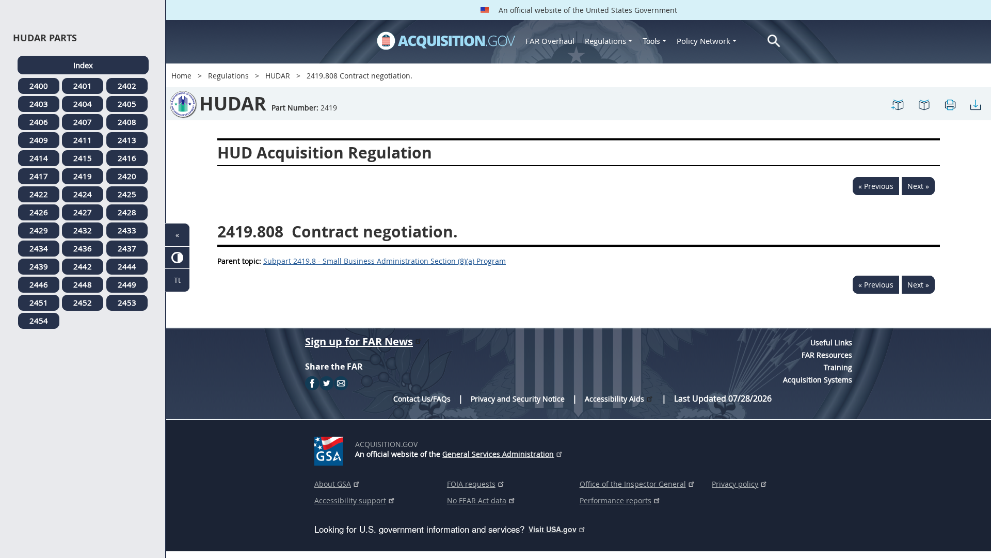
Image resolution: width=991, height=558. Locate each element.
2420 (127, 176)
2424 (82, 194)
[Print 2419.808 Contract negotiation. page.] (949, 104)
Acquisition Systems (817, 380)
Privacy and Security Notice (518, 399)
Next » (918, 186)
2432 (82, 230)
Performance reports (615, 500)
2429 (38, 230)
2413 (127, 140)
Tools (652, 41)
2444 (127, 266)
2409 (38, 140)
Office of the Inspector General (633, 484)
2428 (127, 212)
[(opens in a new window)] (330, 449)
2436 (82, 248)
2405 (127, 104)
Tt (177, 280)
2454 (38, 320)
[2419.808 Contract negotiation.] (898, 104)
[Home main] (446, 40)
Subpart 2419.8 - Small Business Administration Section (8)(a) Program (384, 261)
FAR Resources (827, 355)
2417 (38, 176)
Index (83, 65)
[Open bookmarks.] (924, 104)
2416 (127, 158)
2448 (82, 284)
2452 (82, 302)
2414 (38, 158)
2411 (82, 140)
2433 (127, 230)
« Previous (875, 186)
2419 (82, 176)
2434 (38, 248)
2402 (127, 86)
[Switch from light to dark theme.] (177, 258)
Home (181, 76)
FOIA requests (471, 484)
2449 (127, 284)
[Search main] (774, 41)
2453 (127, 302)
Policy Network (703, 41)
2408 (127, 122)
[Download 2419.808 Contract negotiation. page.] (975, 104)
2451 (38, 302)
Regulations (605, 41)
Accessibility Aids (614, 399)
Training (838, 367)
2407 (82, 122)
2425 (127, 194)
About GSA (332, 484)
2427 (82, 212)
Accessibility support (350, 500)
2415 (82, 158)
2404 (82, 104)
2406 (38, 122)
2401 (82, 86)
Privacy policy (735, 484)
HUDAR (277, 76)
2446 (38, 284)
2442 (82, 266)
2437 (127, 248)
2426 (38, 212)
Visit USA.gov (553, 529)
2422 (38, 194)
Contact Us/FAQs (422, 399)
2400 (38, 86)
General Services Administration (498, 454)
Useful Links (831, 342)
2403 (38, 104)
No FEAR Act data (476, 500)
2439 (38, 266)
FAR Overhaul (549, 41)
